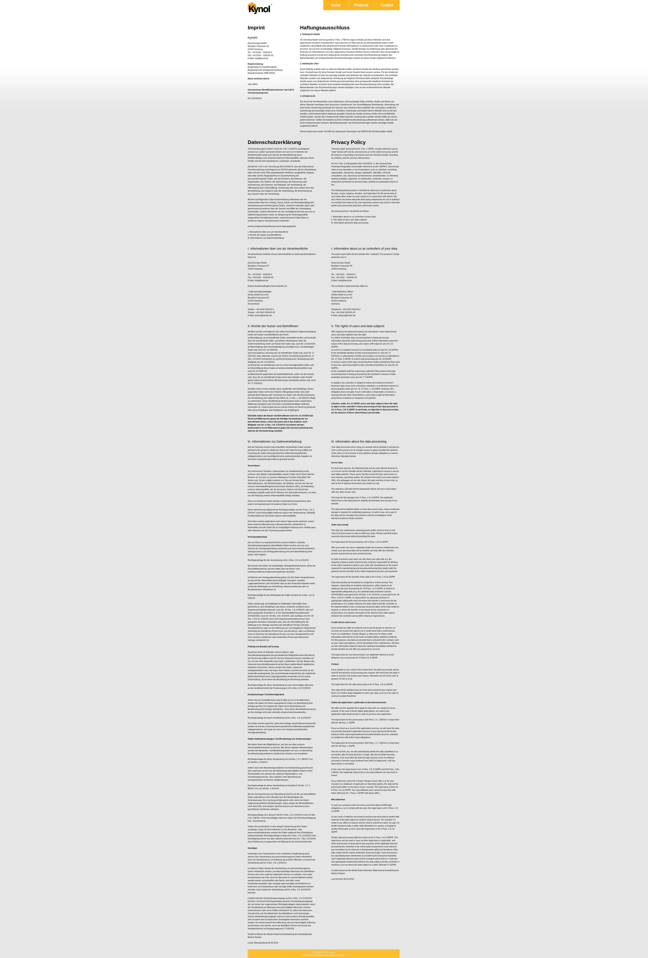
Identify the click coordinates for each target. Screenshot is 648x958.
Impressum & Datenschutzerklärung (319, 955)
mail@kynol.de (261, 58)
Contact (340, 955)
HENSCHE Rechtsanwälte (373, 131)
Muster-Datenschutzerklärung (280, 934)
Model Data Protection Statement (367, 870)
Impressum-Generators (346, 131)
